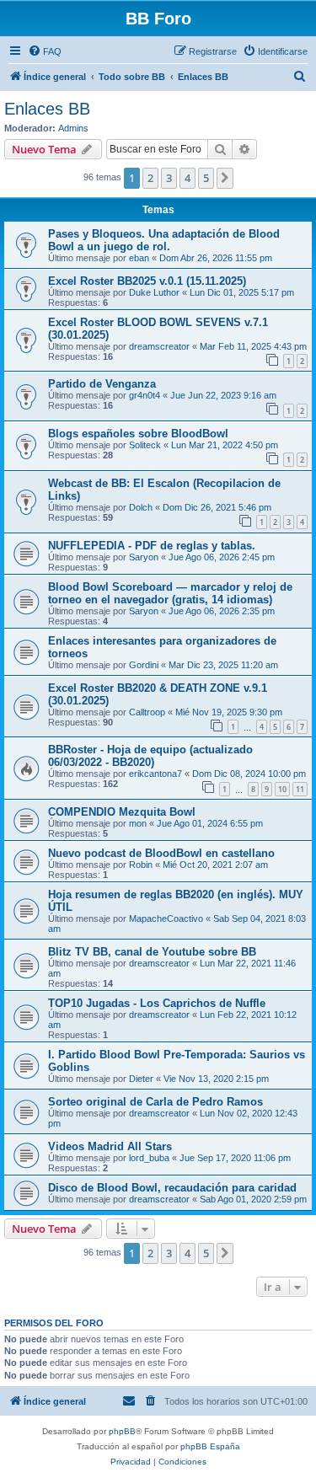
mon (138, 823)
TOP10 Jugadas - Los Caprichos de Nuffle (156, 1003)
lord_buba (149, 1158)
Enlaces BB (47, 108)
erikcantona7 (155, 773)
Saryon (143, 557)
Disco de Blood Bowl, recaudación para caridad (172, 1187)
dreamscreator (159, 346)
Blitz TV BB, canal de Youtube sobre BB (152, 951)
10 (282, 789)
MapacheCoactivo (166, 918)
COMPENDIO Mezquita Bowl (121, 812)
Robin (141, 864)
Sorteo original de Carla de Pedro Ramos (155, 1101)
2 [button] (150, 177)
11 (300, 789)
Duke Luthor (154, 292)
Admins (73, 128)
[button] (225, 178)
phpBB (122, 1431)
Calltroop (147, 712)
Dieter (141, 1079)
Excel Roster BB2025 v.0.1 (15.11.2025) (147, 281)
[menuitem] (45, 51)
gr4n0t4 (144, 395)
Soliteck (145, 445)
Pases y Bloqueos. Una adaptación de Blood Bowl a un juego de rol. (164, 240)
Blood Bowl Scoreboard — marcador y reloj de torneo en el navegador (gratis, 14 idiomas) (170, 593)
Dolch (141, 507)
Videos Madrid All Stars (110, 1146)
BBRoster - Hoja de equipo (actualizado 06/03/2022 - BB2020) (150, 755)
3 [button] (169, 177)
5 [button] (206, 177)
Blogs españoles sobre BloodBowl (138, 433)
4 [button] (187, 177)
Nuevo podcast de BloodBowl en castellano (161, 853)
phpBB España (210, 1446)
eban (139, 258)
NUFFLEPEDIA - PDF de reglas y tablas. (151, 545)
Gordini (143, 665)
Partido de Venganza (102, 384)
